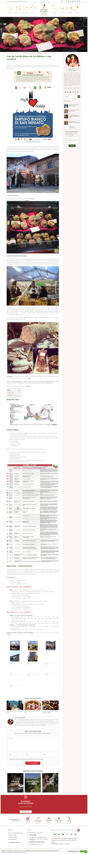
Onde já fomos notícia (12, 839)
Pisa (20, 53)
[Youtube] (70, 92)
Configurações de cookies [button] (73, 851)
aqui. (10, 634)
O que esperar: (11, 394)
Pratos (55, 12)
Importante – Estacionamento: (14, 395)
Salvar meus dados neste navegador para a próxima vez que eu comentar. (26, 759)
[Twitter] (68, 92)
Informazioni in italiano (15, 842)
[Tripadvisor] (75, 92)
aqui (30, 378)
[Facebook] (65, 92)
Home (10, 12)
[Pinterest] (77, 92)
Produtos (69, 12)
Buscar (78, 96)
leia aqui (27, 200)
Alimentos (61, 12)
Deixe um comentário (15, 61)
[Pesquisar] (62, 1)
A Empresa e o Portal (12, 835)
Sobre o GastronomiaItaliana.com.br (15, 833)
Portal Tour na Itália (23, 1)
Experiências (24, 12)
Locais (32, 12)
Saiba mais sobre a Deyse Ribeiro (72, 88)
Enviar (72, 145)
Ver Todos (72, 127)
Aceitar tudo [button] (83, 851)
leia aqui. (32, 198)
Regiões (16, 12)
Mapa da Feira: (11, 392)
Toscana (16, 53)
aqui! (28, 386)
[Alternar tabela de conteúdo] (18, 390)
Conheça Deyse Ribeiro (12, 837)
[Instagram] (73, 92)
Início (8, 53)
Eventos (77, 12)
